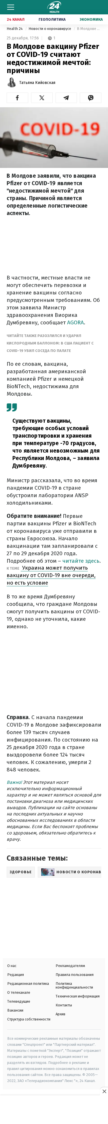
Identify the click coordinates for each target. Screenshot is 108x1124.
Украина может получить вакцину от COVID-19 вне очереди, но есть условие (51, 575)
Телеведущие (18, 1001)
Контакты (64, 1005)
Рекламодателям (70, 966)
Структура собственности (28, 1019)
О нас (11, 966)
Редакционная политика (28, 983)
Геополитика (52, 19)
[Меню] (10, 7)
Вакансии (15, 1010)
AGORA (75, 322)
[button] (17, 98)
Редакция (15, 974)
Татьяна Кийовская (37, 82)
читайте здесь (80, 561)
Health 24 (15, 28)
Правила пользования (75, 974)
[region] (54, 1110)
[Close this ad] (104, 1091)
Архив (60, 1014)
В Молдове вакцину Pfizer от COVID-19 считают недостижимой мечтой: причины (89, 28)
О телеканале (18, 992)
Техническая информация (78, 996)
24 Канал (15, 19)
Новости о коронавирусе (50, 28)
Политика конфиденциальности (74, 985)
